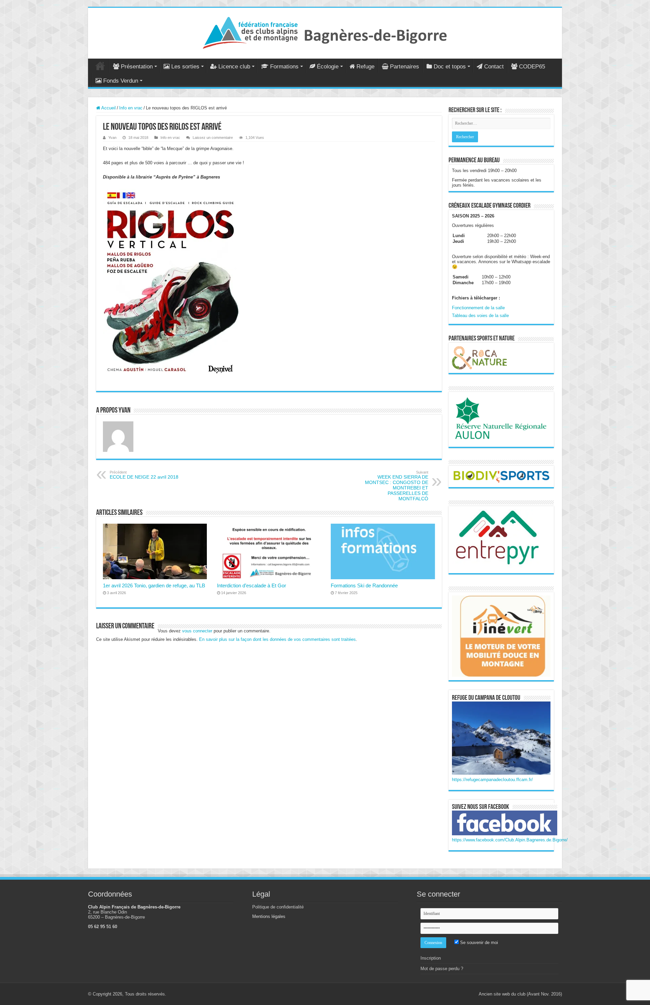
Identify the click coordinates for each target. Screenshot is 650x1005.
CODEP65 (532, 66)
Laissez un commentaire (213, 137)
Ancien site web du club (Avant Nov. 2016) (520, 994)
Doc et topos (450, 66)
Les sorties (185, 66)
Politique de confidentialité (278, 906)
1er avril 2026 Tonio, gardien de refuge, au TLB (154, 585)
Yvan (112, 137)
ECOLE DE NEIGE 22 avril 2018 (144, 475)
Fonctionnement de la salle (478, 307)
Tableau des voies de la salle (480, 315)
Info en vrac (131, 107)
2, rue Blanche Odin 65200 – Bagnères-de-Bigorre (116, 914)
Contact (494, 66)
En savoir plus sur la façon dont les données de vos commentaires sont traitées (277, 639)
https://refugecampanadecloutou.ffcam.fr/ (492, 779)
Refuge (365, 66)
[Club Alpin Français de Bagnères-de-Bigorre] (325, 32)
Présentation (137, 66)
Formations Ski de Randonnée (364, 585)
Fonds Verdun (120, 81)
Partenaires (404, 66)
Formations (284, 66)
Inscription (430, 958)
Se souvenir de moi (478, 942)
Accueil (100, 66)
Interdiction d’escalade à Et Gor (251, 585)
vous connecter (197, 630)
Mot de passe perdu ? (441, 968)
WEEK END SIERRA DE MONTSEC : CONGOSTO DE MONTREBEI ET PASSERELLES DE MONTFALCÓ (396, 485)
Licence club (234, 66)
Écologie (328, 66)
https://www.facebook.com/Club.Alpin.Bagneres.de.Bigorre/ (510, 839)
